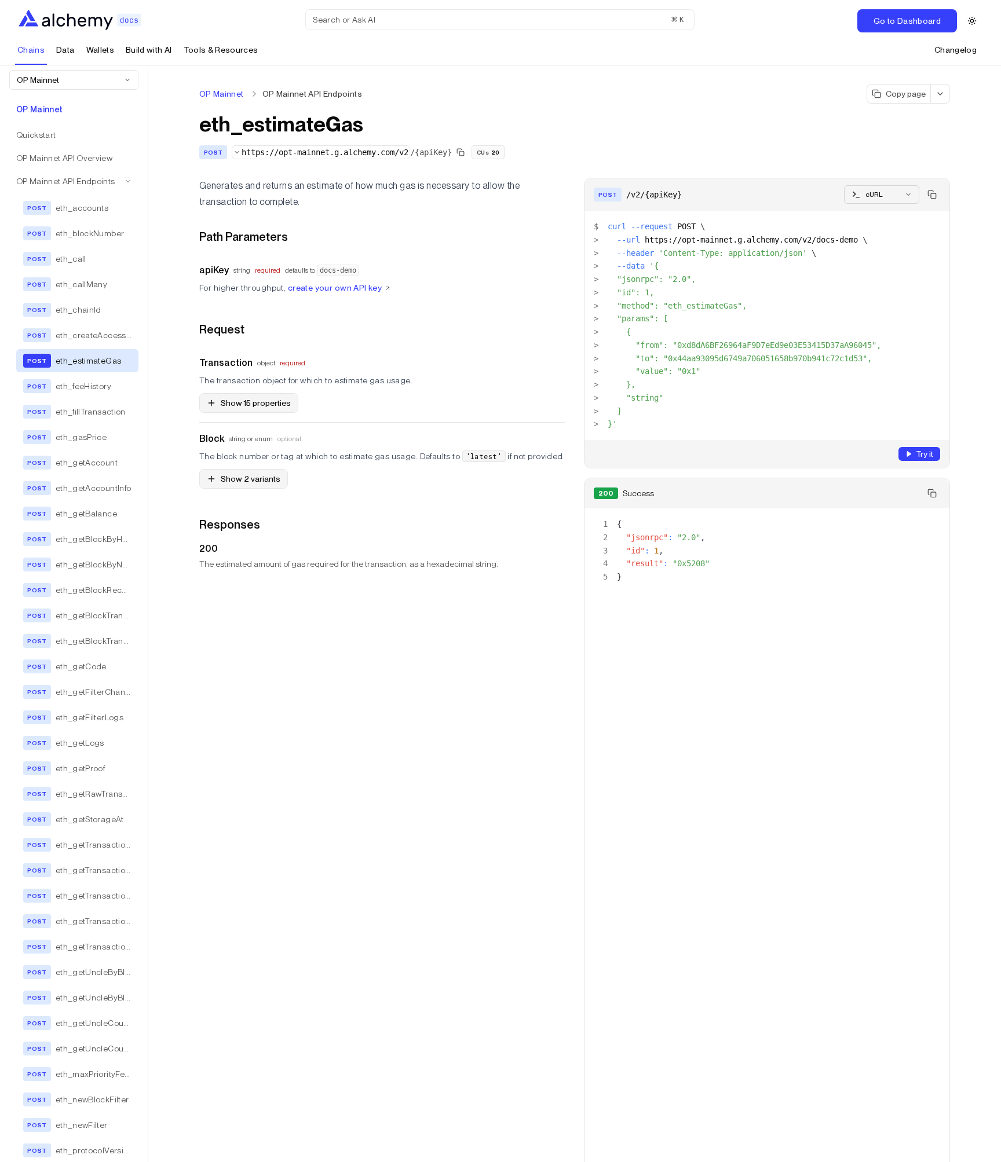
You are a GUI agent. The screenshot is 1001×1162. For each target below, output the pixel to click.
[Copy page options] (940, 94)
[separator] (148, 613)
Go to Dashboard (907, 20)
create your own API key (335, 287)
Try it (924, 454)
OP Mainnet (221, 93)
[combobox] (73, 80)
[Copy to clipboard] (932, 194)
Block (211, 438)
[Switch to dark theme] (972, 20)
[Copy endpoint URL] (460, 152)
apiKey (214, 270)
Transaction (226, 362)
